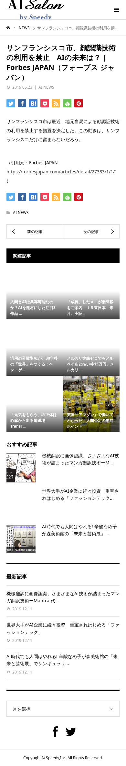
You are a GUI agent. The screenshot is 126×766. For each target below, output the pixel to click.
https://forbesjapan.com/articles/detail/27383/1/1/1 (61, 172)
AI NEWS (46, 87)
